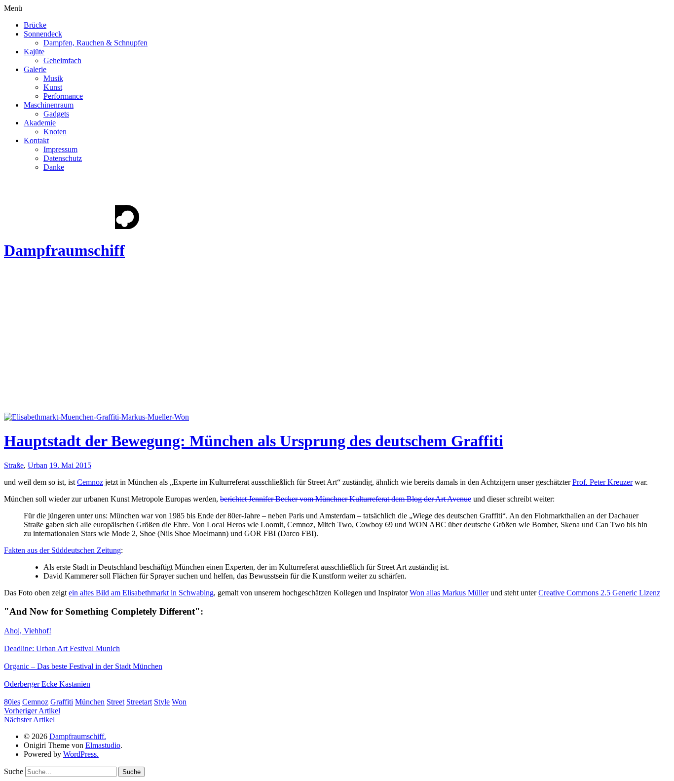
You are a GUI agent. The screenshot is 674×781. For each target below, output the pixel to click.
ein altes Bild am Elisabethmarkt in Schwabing (141, 592)
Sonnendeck (43, 34)
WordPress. (81, 754)
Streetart (139, 702)
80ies (12, 702)
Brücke (35, 25)
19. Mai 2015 (70, 465)
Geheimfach (62, 60)
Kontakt (36, 140)
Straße (14, 465)
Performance (63, 96)
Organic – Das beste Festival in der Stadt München (83, 666)
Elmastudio (102, 745)
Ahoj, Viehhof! (27, 630)
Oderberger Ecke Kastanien (47, 684)
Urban (37, 465)
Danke (53, 167)
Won (179, 702)
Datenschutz (62, 158)
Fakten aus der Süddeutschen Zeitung (62, 550)
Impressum (60, 149)
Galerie (35, 69)
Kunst (52, 87)
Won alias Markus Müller (449, 592)
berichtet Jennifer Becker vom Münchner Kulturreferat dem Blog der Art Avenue (345, 499)
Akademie (40, 122)
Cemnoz (90, 482)
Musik (53, 78)
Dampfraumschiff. (77, 736)
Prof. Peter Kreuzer (602, 482)
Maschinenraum (49, 105)
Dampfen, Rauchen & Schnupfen (95, 43)
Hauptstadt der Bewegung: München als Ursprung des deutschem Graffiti (253, 441)
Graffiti (61, 702)
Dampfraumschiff (64, 250)
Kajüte (34, 51)
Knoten (55, 131)
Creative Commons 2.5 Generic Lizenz (599, 592)
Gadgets (56, 114)
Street (115, 702)
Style (162, 702)
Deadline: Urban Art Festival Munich (62, 648)
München (90, 702)
